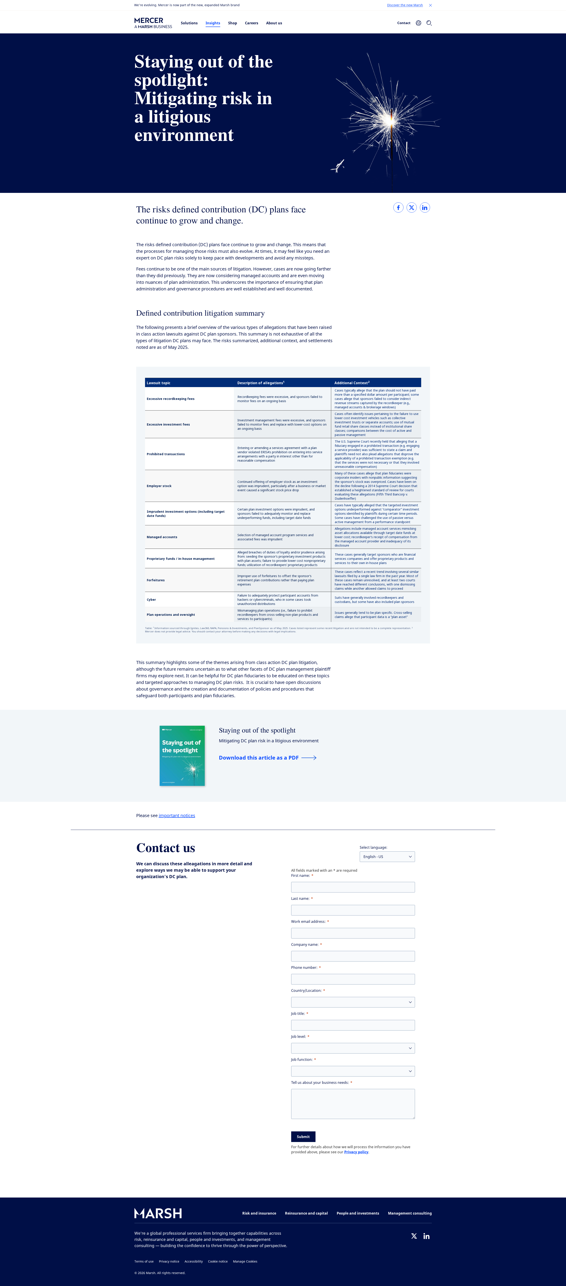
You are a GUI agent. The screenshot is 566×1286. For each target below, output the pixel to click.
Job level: (298, 1036)
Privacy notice (169, 1261)
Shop (232, 23)
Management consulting (410, 1213)
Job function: (302, 1059)
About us (274, 23)
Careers (251, 23)
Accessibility (194, 1261)
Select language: (373, 847)
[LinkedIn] (426, 1236)
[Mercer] (153, 23)
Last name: (300, 898)
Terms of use (144, 1261)
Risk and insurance (259, 1213)
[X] (414, 1236)
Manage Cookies (245, 1261)
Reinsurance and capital (306, 1213)
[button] (430, 5)
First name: (300, 875)
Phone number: (304, 967)
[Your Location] (418, 23)
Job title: (298, 1013)
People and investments (358, 1213)
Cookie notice (218, 1261)
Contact (404, 23)
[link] (398, 207)
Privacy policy (356, 1152)
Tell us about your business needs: (320, 1082)
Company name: (305, 944)
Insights (213, 23)
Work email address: (308, 921)
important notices (177, 815)
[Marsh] (158, 1214)
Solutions (189, 23)
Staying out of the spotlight (257, 730)
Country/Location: (306, 990)
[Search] (429, 23)
